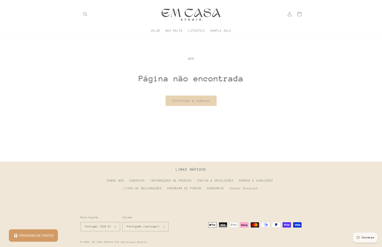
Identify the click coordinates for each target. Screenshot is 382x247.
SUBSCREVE (215, 188)
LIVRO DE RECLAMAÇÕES (143, 188)
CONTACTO (137, 180)
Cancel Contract (244, 188)
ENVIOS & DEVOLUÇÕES (215, 180)
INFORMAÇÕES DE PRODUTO (171, 180)
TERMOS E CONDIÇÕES (256, 180)
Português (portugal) (143, 226)
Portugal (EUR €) (98, 226)
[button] (85, 14)
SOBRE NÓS (115, 180)
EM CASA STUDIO (102, 242)
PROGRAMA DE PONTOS (184, 188)
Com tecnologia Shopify (131, 242)
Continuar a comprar (191, 100)
